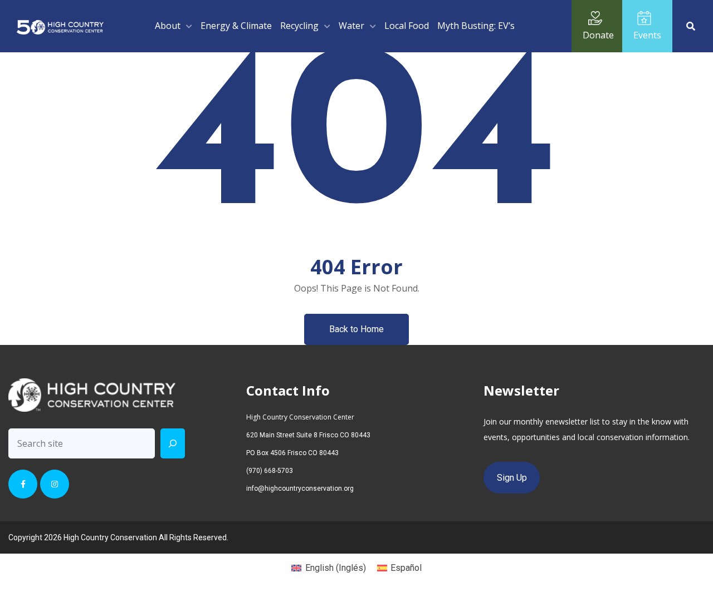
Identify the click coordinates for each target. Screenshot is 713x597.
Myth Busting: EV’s (476, 25)
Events (647, 35)
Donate (598, 35)
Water (351, 25)
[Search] (172, 443)
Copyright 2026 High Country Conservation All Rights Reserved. (118, 537)
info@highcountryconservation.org (300, 488)
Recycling (299, 25)
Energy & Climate (236, 25)
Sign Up (512, 477)
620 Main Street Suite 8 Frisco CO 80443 (308, 435)
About (167, 25)
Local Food (406, 25)
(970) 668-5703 (269, 471)
